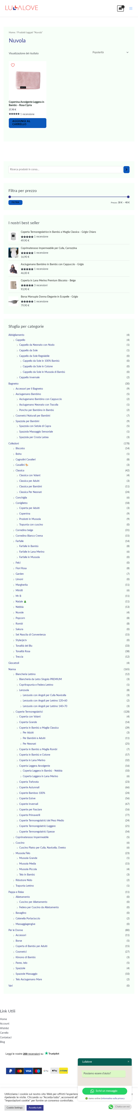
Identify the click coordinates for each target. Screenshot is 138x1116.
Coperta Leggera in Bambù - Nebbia (42, 771)
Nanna (12, 669)
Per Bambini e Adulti (34, 738)
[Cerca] (126, 169)
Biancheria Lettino (26, 674)
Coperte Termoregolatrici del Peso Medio (41, 820)
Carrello (4, 1033)
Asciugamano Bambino (28, 394)
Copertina (24, 514)
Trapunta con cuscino (31, 524)
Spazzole (20, 968)
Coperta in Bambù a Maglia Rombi (38, 749)
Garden (20, 574)
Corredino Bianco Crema (29, 536)
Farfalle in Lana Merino (31, 552)
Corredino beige (24, 530)
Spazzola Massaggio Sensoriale (36, 432)
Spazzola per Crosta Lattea (34, 437)
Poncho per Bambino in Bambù (36, 410)
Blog (2, 1042)
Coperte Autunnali (29, 787)
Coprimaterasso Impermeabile (32, 837)
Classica (20, 470)
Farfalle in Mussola (29, 557)
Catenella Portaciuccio (28, 918)
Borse (19, 941)
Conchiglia (21, 498)
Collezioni (13, 443)
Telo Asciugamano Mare (29, 979)
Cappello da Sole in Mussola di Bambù (44, 372)
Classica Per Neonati (30, 492)
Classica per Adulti (29, 481)
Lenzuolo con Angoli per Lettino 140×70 (45, 706)
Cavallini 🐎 (22, 465)
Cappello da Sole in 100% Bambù (41, 361)
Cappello (20, 340)
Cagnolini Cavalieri (26, 459)
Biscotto (20, 448)
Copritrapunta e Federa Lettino (36, 685)
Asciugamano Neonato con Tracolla (38, 405)
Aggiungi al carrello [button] (21, 123)
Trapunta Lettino (25, 886)
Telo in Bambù (27, 874)
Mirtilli (19, 590)
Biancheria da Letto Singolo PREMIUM (40, 679)
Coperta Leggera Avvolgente (34, 766)
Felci (18, 563)
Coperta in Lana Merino (32, 760)
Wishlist (4, 1028)
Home (12, 32)
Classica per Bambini (30, 486)
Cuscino (20, 843)
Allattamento (23, 897)
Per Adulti (28, 732)
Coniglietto (21, 503)
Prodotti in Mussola (30, 519)
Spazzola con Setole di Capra (35, 426)
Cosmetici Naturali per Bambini (33, 416)
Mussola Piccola (28, 869)
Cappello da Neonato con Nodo (36, 345)
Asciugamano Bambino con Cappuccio (40, 399)
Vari (10, 986)
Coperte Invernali (28, 804)
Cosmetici (21, 952)
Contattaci (6, 1037)
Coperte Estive (27, 798)
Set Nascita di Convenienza (31, 635)
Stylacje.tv (21, 640)
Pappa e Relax (16, 892)
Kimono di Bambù (26, 957)
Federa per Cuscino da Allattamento (39, 907)
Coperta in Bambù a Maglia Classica (39, 728)
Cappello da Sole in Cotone (38, 366)
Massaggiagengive (25, 924)
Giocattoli (13, 663)
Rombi (19, 624)
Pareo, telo (21, 963)
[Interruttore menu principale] (130, 8)
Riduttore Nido (24, 880)
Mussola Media (27, 864)
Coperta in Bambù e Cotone (34, 755)
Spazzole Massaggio (26, 974)
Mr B (18, 596)
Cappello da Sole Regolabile (34, 356)
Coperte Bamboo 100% (32, 793)
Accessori (21, 935)
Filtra (15, 202)
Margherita (22, 585)
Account (4, 1024)
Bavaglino (21, 913)
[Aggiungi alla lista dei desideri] (13, 65)
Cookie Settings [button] (15, 1108)
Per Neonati (29, 744)
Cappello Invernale (29, 377)
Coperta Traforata (29, 782)
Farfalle (20, 541)
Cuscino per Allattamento (33, 902)
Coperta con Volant (30, 716)
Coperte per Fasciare (30, 809)
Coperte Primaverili (29, 815)
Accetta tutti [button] (35, 1108)
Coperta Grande (28, 722)
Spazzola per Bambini (27, 421)
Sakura (19, 629)
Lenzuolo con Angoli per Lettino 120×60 (45, 700)
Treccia (19, 657)
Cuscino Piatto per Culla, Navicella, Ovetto (42, 848)
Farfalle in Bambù (28, 546)
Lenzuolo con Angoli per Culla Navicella (44, 695)
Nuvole (20, 612)
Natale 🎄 (21, 601)
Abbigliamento (16, 335)
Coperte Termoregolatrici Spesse (37, 832)
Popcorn (20, 618)
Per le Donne (15, 930)
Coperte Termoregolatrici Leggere (37, 826)
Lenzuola (24, 690)
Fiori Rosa (21, 568)
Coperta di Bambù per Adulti (31, 946)
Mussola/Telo (23, 853)
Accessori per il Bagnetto (29, 389)
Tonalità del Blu (24, 646)
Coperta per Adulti (29, 508)
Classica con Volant (29, 475)
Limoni (19, 579)
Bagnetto (13, 384)
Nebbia (20, 607)
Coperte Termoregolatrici (29, 712)
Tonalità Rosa (23, 651)
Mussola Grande (28, 858)
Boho (19, 454)
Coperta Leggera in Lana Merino (40, 776)
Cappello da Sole (28, 350)
